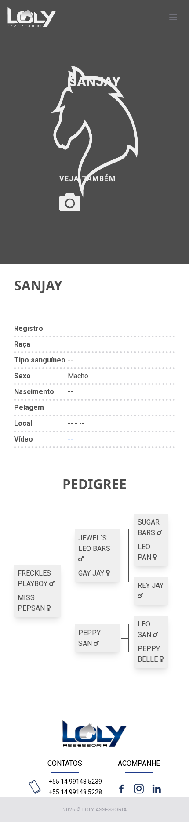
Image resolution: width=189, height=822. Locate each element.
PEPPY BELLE (149, 654)
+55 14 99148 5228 (75, 792)
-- (70, 439)
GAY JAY (92, 573)
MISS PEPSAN (32, 603)
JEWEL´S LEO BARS (94, 543)
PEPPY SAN (89, 638)
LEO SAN (145, 629)
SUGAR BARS (149, 527)
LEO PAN (145, 552)
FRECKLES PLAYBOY (34, 578)
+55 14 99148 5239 (75, 781)
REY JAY (151, 585)
